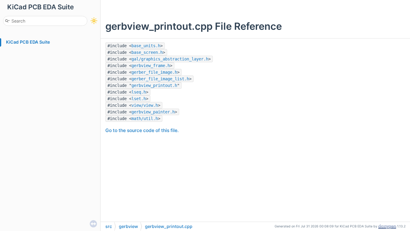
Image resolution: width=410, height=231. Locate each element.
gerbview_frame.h (150, 65)
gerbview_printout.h (154, 85)
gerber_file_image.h (154, 72)
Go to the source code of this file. (142, 130)
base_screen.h (147, 52)
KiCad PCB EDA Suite (28, 42)
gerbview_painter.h (153, 111)
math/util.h (144, 118)
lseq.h (138, 92)
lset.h (138, 98)
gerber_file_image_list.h (160, 78)
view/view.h (144, 105)
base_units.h (145, 45)
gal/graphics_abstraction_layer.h (169, 59)
